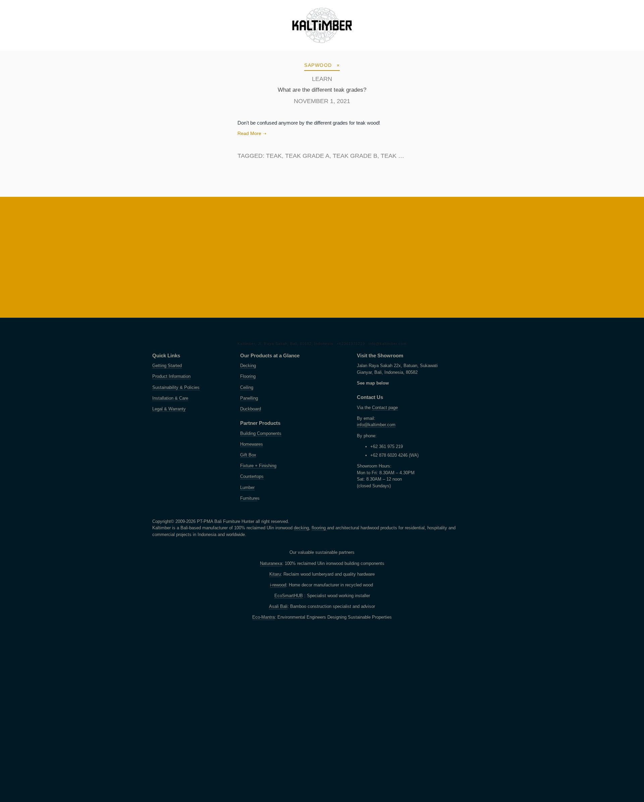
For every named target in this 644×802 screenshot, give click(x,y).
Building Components (260, 433)
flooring (319, 528)
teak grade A (307, 155)
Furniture (248, 498)
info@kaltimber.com (388, 344)
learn (322, 79)
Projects (66, 50)
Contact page (385, 407)
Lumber (247, 487)
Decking (248, 365)
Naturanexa (271, 563)
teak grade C (403, 155)
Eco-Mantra (263, 617)
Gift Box (248, 455)
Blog (182, 50)
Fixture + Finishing (258, 465)
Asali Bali (278, 606)
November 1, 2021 (322, 101)
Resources (147, 50)
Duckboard (250, 409)
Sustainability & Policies (176, 387)
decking (301, 528)
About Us (106, 50)
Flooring (248, 376)
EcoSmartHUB (288, 595)
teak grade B (355, 155)
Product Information (171, 376)
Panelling (249, 398)
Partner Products (229, 50)
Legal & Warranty (169, 409)
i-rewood (278, 585)
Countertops (252, 476)
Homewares (251, 444)
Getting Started (167, 365)
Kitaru (275, 574)
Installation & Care (170, 398)
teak (274, 155)
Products (26, 50)
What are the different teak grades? (322, 90)
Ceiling (246, 387)
